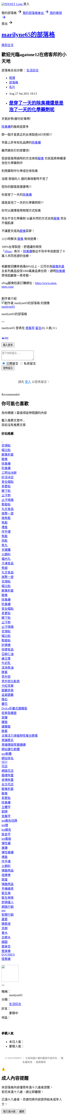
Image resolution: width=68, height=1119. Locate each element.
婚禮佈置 (8, 775)
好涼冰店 (8, 477)
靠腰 (5, 717)
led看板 (6, 838)
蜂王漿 (6, 658)
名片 (12, 87)
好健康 (6, 645)
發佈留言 (8, 368)
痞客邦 (30, 328)
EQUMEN (8, 954)
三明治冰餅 (9, 472)
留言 (38, 328)
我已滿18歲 (9, 1111)
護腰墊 (6, 726)
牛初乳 (6, 663)
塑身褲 (6, 951)
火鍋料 (6, 554)
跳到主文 (8, 45)
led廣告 (6, 829)
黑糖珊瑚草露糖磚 (14, 744)
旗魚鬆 (6, 518)
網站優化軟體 (11, 749)
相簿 (12, 78)
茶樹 (5, 928)
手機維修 (8, 888)
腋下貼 (6, 490)
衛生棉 (6, 893)
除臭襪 (6, 126)
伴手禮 (6, 531)
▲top (5, 337)
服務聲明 (41, 1062)
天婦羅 (6, 549)
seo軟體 (7, 753)
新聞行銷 (8, 914)
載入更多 (8, 345)
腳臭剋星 (58, 266)
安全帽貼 (8, 481)
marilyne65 (8, 306)
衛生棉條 (8, 897)
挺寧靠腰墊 (9, 713)
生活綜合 (32, 70)
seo (3, 910)
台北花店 (8, 784)
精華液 (6, 923)
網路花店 (8, 770)
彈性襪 (6, 843)
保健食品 (8, 649)
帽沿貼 (6, 450)
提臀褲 (6, 959)
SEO (4, 762)
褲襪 (5, 847)
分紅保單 (8, 685)
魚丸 (5, 545)
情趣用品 (8, 870)
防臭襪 (6, 468)
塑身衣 (6, 946)
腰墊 (5, 722)
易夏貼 (6, 486)
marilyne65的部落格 (28, 34)
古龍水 (6, 937)
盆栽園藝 (8, 694)
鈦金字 (6, 834)
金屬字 (6, 816)
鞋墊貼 (6, 504)
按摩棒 (6, 875)
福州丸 (6, 558)
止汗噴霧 (8, 500)
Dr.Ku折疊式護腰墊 (14, 708)
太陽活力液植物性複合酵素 (20, 735)
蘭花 (5, 704)
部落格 (13, 82)
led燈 (5, 825)
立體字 (6, 807)
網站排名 (8, 758)
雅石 (5, 699)
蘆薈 (5, 919)
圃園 (5, 942)
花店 (5, 766)
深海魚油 (8, 667)
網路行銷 (8, 906)
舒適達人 (8, 902)
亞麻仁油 (8, 654)
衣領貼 (6, 445)
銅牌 (5, 811)
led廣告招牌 (9, 820)
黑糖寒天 (8, 740)
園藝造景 (8, 690)
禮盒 (5, 527)
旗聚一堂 (8, 513)
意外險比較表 (11, 681)
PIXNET (17, 1058)
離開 (21, 1111)
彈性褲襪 (8, 852)
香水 (5, 932)
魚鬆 (5, 522)
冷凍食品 (8, 563)
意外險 (6, 676)
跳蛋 (5, 879)
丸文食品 (8, 509)
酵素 (5, 672)
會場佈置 (8, 779)
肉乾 (5, 540)
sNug (8, 251)
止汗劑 (6, 495)
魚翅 (5, 568)
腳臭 (41, 158)
